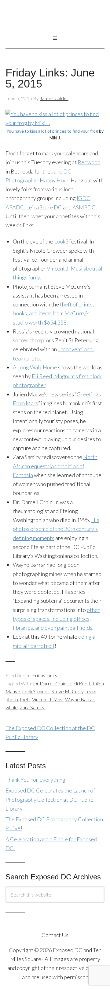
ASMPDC (84, 207)
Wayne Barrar (79, 699)
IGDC (83, 198)
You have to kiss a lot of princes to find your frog (52, 131)
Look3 (61, 241)
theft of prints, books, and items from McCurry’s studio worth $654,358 (53, 313)
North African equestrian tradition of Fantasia (55, 466)
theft (25, 699)
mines (43, 691)
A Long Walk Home (35, 367)
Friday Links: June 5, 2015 (50, 78)
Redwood (89, 162)
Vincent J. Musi (47, 699)
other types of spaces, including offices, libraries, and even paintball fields (56, 618)
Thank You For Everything (35, 779)
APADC (15, 207)
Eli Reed (81, 683)
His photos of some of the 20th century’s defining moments (56, 528)
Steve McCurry (67, 691)
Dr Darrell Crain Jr (52, 683)
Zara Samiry (32, 707)
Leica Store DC (44, 207)
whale (12, 707)
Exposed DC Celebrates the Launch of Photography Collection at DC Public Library (50, 799)
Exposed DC (55, 21)
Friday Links (44, 675)
